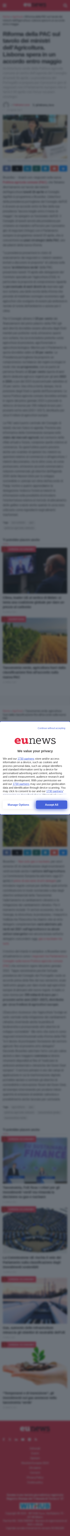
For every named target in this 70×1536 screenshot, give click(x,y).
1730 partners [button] (26, 758)
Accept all (51, 804)
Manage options (18, 804)
